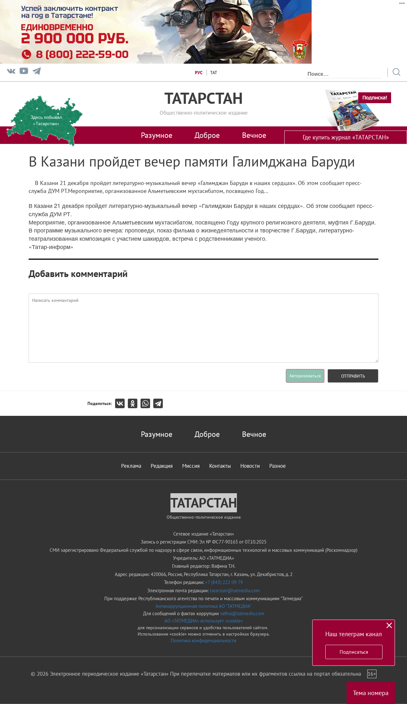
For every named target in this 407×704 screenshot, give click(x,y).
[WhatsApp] (147, 403)
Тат (213, 72)
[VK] (11, 72)
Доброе (207, 135)
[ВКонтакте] (121, 403)
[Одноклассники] (134, 403)
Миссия (191, 465)
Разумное (156, 135)
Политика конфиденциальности (203, 640)
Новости (250, 465)
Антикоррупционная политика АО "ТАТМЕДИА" (203, 606)
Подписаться (354, 652)
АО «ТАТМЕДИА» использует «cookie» (203, 621)
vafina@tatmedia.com (242, 613)
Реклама (131, 465)
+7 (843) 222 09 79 (224, 582)
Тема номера (371, 693)
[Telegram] (36, 72)
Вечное (254, 135)
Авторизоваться (305, 376)
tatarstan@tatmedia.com (235, 590)
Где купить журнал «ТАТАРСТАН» (346, 137)
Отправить (353, 376)
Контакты (220, 465)
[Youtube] (23, 72)
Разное (277, 465)
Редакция (162, 465)
